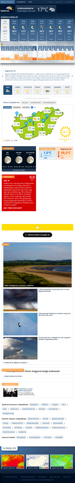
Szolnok (42, 409)
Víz (35, 106)
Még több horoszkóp (13, 208)
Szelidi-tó (22, 432)
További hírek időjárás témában (14, 363)
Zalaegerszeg (8, 413)
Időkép (51, 2)
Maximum (7, 107)
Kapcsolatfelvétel (55, 477)
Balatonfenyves (42, 427)
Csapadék (49, 102)
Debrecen (14, 409)
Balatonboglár (32, 423)
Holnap (25, 102)
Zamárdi (45, 423)
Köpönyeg (59, 2)
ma (11, 102)
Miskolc (45, 404)
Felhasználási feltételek (28, 477)
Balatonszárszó (58, 427)
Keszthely (7, 427)
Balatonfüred (33, 419)
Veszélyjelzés (21, 2)
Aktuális (26, 107)
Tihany (5, 423)
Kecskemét (53, 409)
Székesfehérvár (28, 409)
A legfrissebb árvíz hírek (12, 376)
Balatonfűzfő (17, 423)
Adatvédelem (42, 477)
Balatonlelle (58, 423)
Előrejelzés (21, 437)
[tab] (7, 90)
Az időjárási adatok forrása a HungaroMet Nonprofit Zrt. (37, 480)
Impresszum (67, 477)
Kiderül (8, 8)
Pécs (64, 404)
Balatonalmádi (58, 419)
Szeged (55, 404)
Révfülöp (18, 427)
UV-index (47, 437)
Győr (5, 409)
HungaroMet (69, 2)
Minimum (16, 107)
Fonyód (29, 427)
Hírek (30, 2)
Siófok (45, 419)
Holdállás (59, 437)
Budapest (34, 404)
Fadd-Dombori (9, 432)
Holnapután (36, 102)
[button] (26, 9)
